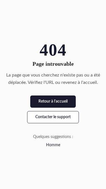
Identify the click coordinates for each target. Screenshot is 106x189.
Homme (53, 145)
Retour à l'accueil (53, 101)
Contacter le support (53, 117)
